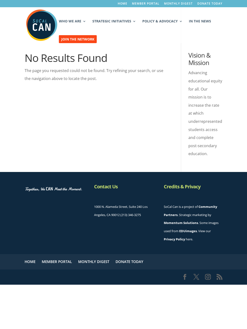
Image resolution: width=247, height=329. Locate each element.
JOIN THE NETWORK (77, 39)
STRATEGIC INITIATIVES (111, 21)
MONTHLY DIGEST (178, 4)
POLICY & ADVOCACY (160, 21)
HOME (122, 4)
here (178, 239)
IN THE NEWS (200, 21)
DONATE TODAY (209, 4)
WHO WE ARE (70, 21)
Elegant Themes (63, 277)
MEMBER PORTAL (145, 4)
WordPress (115, 277)
